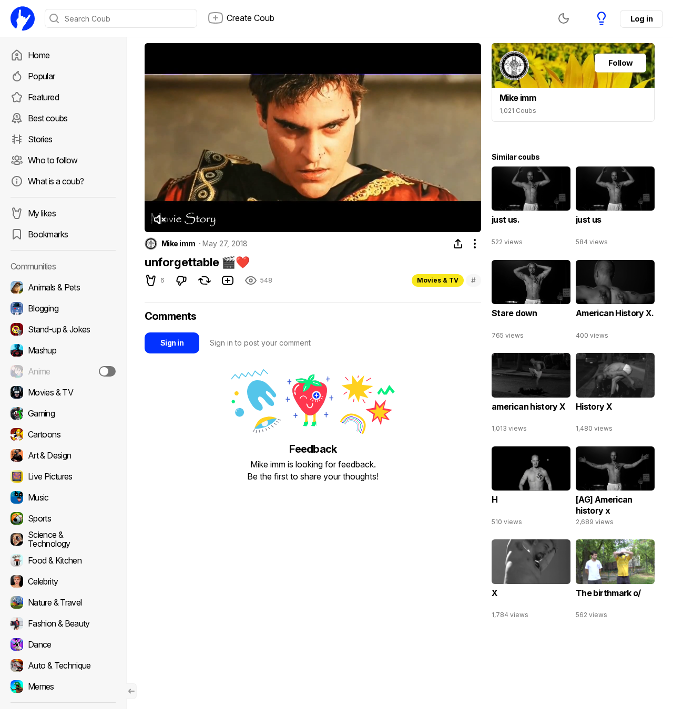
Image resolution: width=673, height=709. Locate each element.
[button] (159, 219)
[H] (531, 488)
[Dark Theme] (563, 18)
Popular (41, 76)
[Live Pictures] (63, 476)
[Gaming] (63, 413)
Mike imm (178, 243)
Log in (641, 19)
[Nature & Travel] (63, 602)
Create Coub (250, 18)
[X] (531, 581)
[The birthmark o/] (615, 581)
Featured (43, 97)
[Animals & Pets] (63, 287)
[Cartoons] (63, 434)
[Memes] (63, 686)
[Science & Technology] (63, 539)
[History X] (615, 395)
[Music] (63, 497)
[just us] (615, 208)
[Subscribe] (107, 371)
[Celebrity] (63, 581)
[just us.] (531, 208)
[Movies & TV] (63, 392)
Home (38, 55)
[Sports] (63, 518)
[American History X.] (615, 302)
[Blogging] (63, 308)
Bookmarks (48, 234)
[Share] (458, 243)
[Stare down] (531, 302)
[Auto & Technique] (63, 665)
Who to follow (53, 160)
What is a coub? (56, 181)
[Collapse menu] (131, 691)
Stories (40, 139)
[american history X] (531, 395)
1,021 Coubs (517, 110)
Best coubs (48, 118)
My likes (42, 213)
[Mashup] (63, 350)
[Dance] (63, 644)
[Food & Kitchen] (63, 560)
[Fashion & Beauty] (63, 623)
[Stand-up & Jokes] (63, 329)
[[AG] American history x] (615, 488)
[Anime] (63, 371)
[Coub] (23, 18)
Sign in (171, 342)
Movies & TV (437, 280)
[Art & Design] (63, 455)
